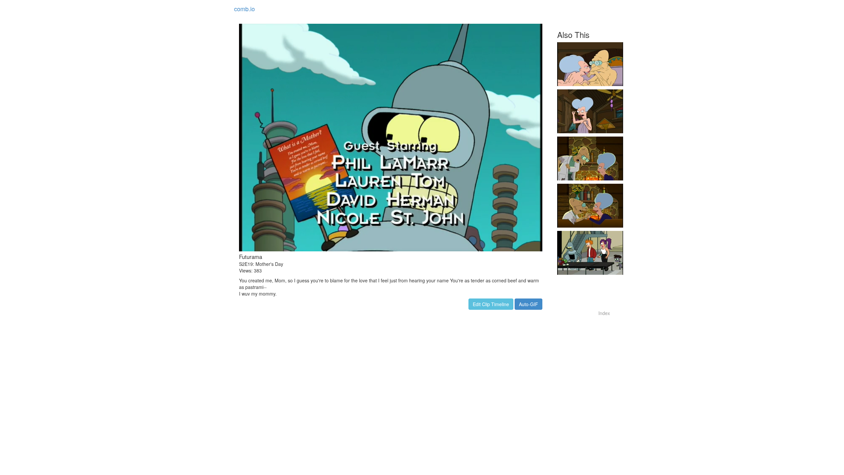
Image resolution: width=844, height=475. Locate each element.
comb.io (244, 8)
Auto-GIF (528, 304)
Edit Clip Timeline (491, 304)
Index (604, 313)
